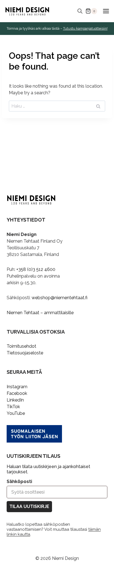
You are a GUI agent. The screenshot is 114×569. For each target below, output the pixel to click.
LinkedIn (15, 400)
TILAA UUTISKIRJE (29, 506)
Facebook (17, 393)
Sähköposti (19, 481)
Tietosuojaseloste (25, 352)
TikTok (13, 406)
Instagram (17, 386)
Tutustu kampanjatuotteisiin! (85, 29)
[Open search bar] (80, 11)
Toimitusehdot (21, 346)
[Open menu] (106, 11)
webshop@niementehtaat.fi (59, 297)
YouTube (16, 413)
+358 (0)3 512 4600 (35, 269)
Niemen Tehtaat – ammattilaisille (40, 312)
